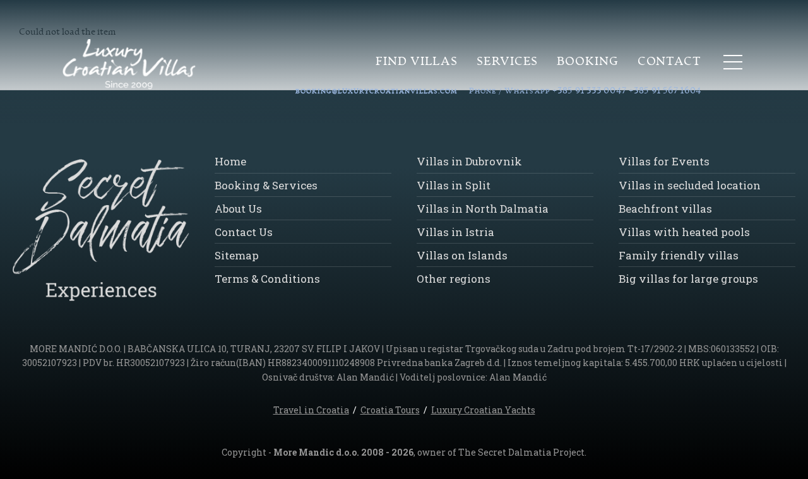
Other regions (453, 278)
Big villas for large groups (688, 278)
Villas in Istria (455, 232)
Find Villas (417, 62)
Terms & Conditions (267, 278)
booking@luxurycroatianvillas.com (376, 91)
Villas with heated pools (684, 232)
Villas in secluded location (690, 185)
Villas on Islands (462, 255)
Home (230, 161)
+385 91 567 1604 (665, 90)
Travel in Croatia (311, 410)
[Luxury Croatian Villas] (116, 65)
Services (507, 62)
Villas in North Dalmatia (483, 208)
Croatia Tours (390, 410)
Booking (587, 62)
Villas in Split (453, 185)
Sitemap (237, 255)
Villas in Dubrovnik (469, 161)
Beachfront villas (665, 208)
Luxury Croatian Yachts (483, 410)
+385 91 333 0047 (589, 90)
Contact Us (244, 232)
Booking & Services (266, 185)
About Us (238, 208)
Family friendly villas (679, 255)
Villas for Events (664, 161)
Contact (669, 62)
